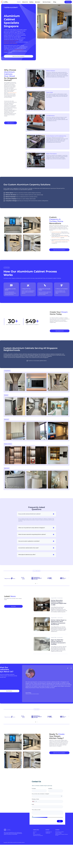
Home (19, 2)
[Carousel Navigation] (68, 668)
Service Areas (46, 2)
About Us (25, 2)
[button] (38, 20)
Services (37, 2)
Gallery (31, 2)
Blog (54, 2)
